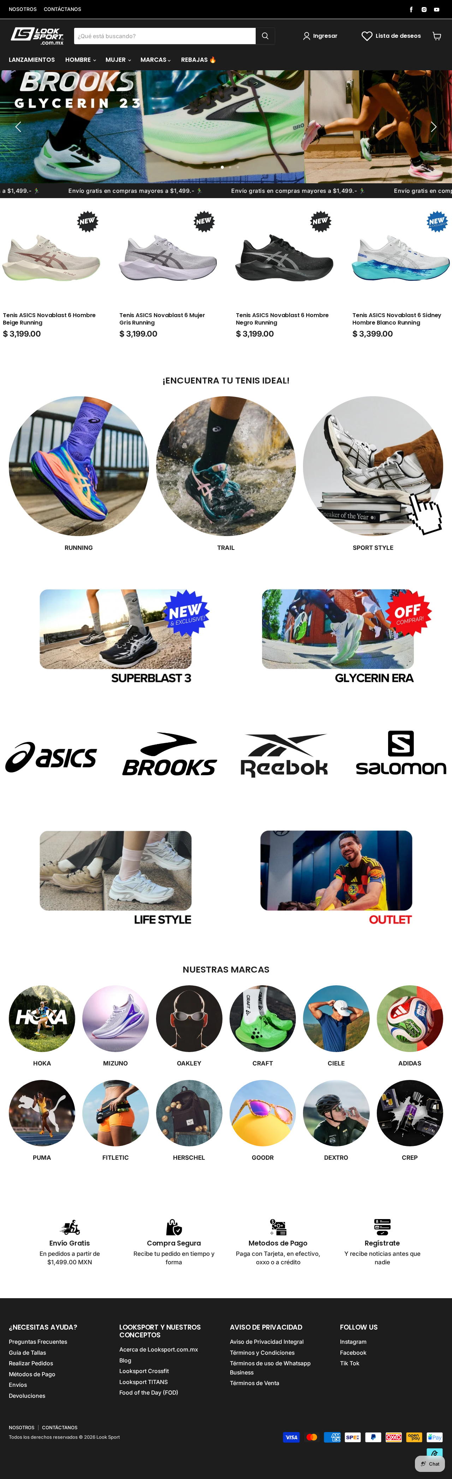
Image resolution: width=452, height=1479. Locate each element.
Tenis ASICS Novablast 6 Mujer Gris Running (162, 319)
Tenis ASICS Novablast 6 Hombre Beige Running (49, 319)
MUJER (116, 59)
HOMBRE (78, 59)
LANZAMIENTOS (32, 59)
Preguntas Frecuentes (38, 1341)
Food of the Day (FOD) (148, 1392)
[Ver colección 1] (51, 757)
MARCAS (154, 59)
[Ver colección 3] (284, 757)
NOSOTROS (23, 9)
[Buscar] (265, 36)
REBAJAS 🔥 (198, 59)
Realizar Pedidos (31, 1363)
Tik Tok (349, 1363)
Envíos (18, 1385)
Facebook (353, 1352)
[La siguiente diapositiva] (433, 127)
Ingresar (325, 36)
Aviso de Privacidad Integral (267, 1341)
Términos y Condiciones (262, 1352)
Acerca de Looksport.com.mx (158, 1349)
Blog (125, 1360)
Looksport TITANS (143, 1382)
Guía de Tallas (27, 1352)
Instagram (353, 1341)
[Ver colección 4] (401, 757)
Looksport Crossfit (144, 1371)
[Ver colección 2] (168, 757)
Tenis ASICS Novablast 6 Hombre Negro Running (282, 319)
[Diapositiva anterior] (19, 127)
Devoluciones (27, 1395)
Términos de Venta (254, 1383)
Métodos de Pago (32, 1374)
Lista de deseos (398, 36)
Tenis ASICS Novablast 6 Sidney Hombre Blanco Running (396, 319)
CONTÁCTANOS (62, 9)
